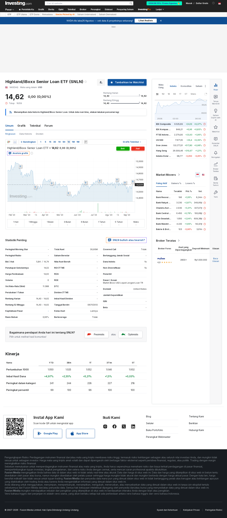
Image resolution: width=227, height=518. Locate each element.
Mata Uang (161, 86)
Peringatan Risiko (213, 510)
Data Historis (25, 134)
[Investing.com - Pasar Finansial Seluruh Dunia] (18, 3)
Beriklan (193, 423)
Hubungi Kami (196, 430)
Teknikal (35, 125)
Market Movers (166, 174)
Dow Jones (161, 145)
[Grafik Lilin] (8, 142)
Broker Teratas (166, 240)
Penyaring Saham (125, 9)
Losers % (190, 183)
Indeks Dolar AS (164, 156)
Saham (199, 86)
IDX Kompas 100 (164, 129)
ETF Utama (22, 14)
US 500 (159, 140)
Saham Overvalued (107, 14)
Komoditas (186, 86)
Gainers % (176, 183)
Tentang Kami (196, 416)
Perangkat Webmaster (158, 436)
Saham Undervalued (86, 14)
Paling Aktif (161, 183)
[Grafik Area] (15, 142)
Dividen (39, 134)
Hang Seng (161, 150)
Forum (49, 125)
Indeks (173, 86)
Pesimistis (99, 334)
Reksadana (47, 14)
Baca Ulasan (215, 259)
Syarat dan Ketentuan (167, 510)
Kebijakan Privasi (191, 510)
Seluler (150, 423)
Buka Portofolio (154, 430)
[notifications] (213, 3)
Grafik (21, 125)
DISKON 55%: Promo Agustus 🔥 (164, 3)
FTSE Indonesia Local (166, 134)
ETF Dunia (34, 14)
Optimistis (133, 334)
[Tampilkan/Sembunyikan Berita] (86, 142)
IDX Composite (163, 124)
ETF (9, 14)
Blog (148, 416)
